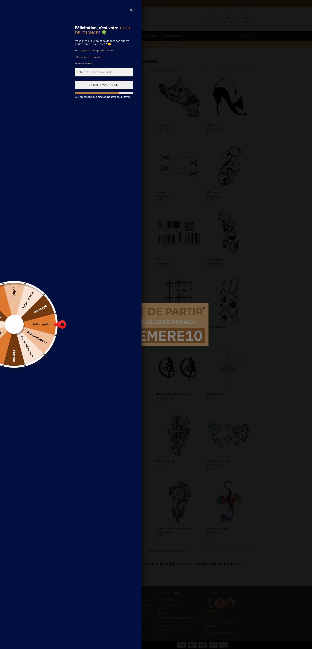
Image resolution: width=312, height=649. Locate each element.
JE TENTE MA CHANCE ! (104, 84)
